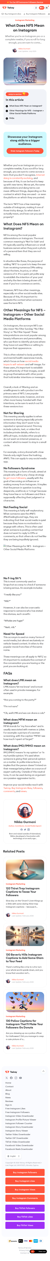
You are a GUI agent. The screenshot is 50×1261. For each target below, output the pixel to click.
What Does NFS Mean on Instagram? (25, 106)
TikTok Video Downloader (17, 1141)
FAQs (11, 118)
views (23, 791)
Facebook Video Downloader (19, 1145)
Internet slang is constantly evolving (24, 176)
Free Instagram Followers (17, 1112)
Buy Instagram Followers (35, 14)
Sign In (8, 1105)
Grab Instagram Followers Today (25, 151)
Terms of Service (24, 1248)
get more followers (16, 478)
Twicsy (6, 788)
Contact (9, 1086)
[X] (6, 1078)
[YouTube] (20, 1078)
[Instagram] (16, 1078)
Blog (7, 1093)
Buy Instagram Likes (13, 14)
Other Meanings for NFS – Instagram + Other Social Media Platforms (26, 112)
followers (37, 788)
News (8, 1097)
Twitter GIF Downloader (16, 1138)
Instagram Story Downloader (19, 1127)
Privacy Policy (24, 1250)
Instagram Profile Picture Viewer (20, 1119)
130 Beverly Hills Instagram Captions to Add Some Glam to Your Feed (25, 958)
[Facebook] (11, 1078)
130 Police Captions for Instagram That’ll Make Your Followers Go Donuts (24, 1024)
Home (8, 1082)
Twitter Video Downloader (17, 1134)
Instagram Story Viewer (16, 1130)
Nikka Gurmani (24, 49)
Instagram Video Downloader (19, 1116)
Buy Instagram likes (22, 788)
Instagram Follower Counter (18, 1123)
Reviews (9, 1101)
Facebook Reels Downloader (19, 1149)
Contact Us (24, 1253)
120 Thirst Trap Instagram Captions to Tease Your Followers (23, 892)
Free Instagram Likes (15, 1108)
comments (9, 791)
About (8, 1090)
